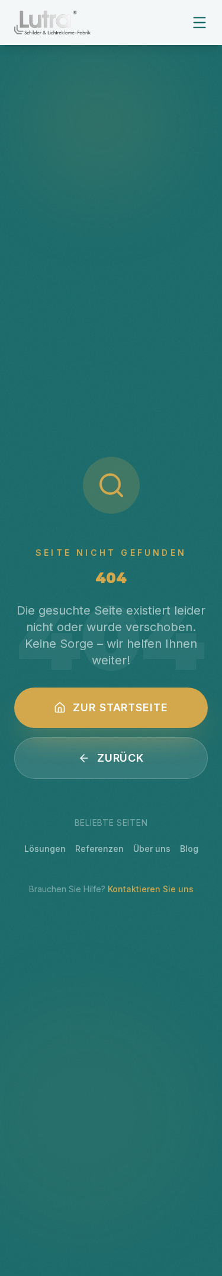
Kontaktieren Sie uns (151, 889)
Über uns (151, 849)
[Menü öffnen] (199, 22)
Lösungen (45, 849)
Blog (189, 849)
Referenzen (99, 849)
